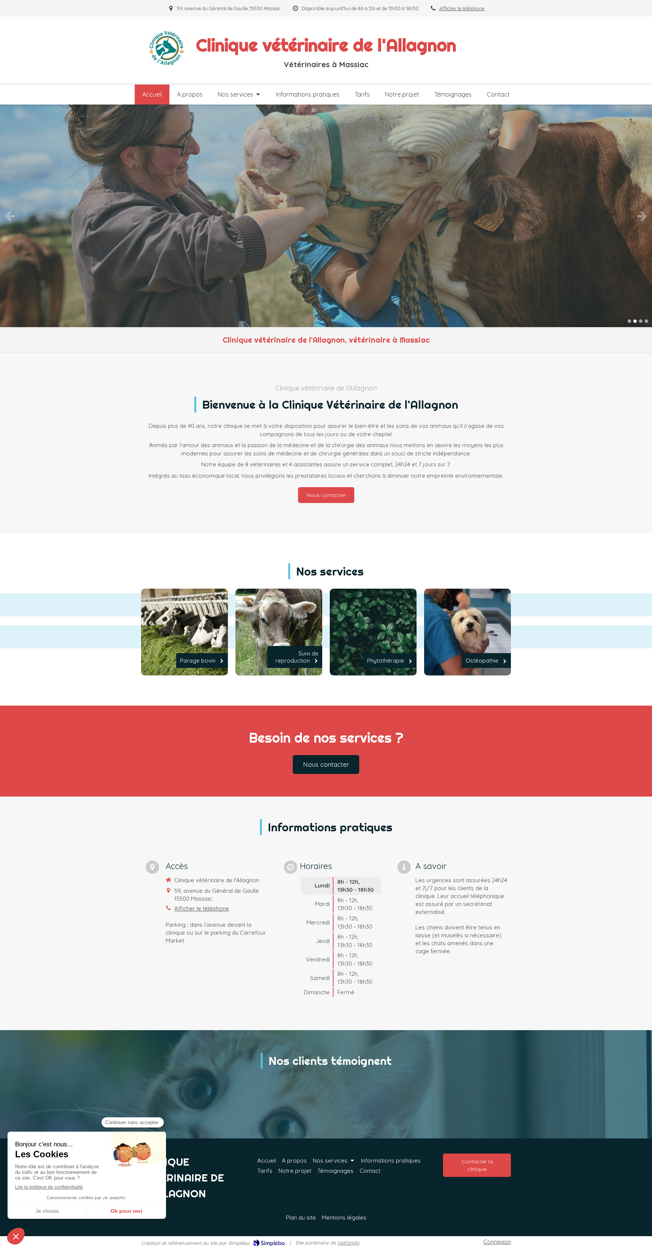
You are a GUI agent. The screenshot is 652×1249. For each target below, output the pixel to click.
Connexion (497, 1241)
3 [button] (641, 321)
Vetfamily (348, 1243)
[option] (326, 216)
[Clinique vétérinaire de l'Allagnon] (166, 62)
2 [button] (635, 321)
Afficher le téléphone (461, 8)
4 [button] (646, 321)
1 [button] (629, 321)
